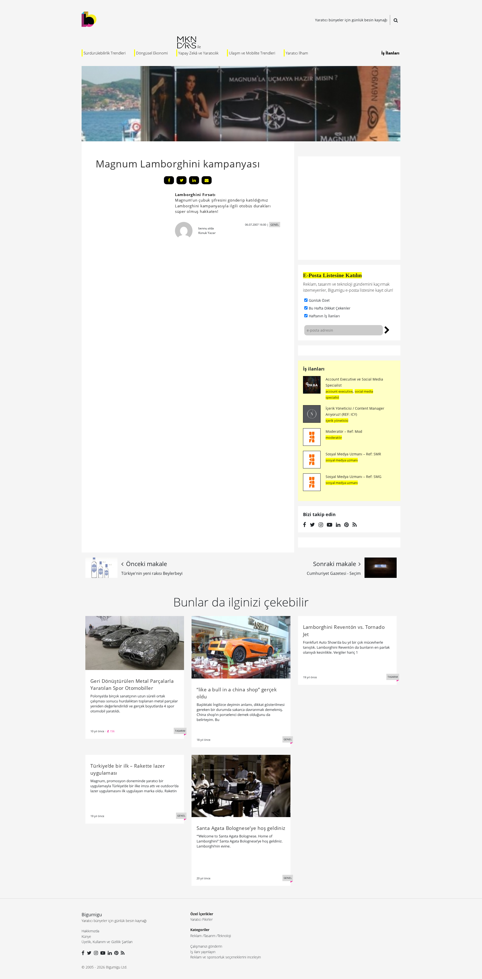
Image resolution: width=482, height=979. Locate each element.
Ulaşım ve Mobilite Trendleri (252, 52)
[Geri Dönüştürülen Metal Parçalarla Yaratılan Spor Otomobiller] (134, 642)
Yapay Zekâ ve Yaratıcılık (198, 52)
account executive (339, 391)
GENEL (274, 224)
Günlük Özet (319, 300)
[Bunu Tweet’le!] (181, 180)
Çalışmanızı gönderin (206, 946)
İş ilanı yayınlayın (202, 951)
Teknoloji (224, 935)
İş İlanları (390, 52)
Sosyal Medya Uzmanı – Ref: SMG (353, 476)
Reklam (196, 935)
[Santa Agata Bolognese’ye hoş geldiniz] (241, 785)
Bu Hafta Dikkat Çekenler (329, 308)
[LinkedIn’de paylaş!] (194, 180)
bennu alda (206, 228)
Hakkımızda (90, 931)
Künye (86, 936)
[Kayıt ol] (387, 329)
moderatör (334, 437)
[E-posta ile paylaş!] (207, 180)
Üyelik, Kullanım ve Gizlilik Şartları (107, 941)
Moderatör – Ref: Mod (344, 431)
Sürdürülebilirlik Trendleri (105, 52)
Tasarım (209, 935)
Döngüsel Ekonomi (152, 52)
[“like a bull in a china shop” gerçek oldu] (241, 647)
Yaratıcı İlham (297, 52)
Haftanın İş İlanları (324, 316)
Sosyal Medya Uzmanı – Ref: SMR (353, 454)
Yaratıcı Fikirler (201, 919)
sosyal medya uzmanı (342, 460)
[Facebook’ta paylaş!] (169, 180)
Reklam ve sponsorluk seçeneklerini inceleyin (225, 957)
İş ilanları (314, 369)
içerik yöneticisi (337, 420)
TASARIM (180, 730)
